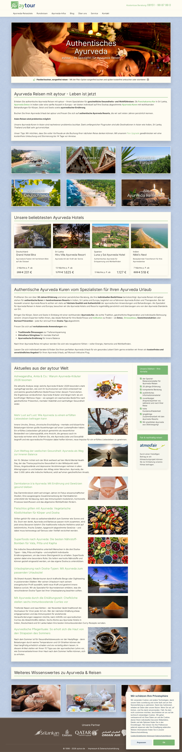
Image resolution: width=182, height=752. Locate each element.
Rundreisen (42, 13)
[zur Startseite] (23, 5)
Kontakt (105, 13)
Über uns (82, 13)
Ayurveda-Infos (59, 13)
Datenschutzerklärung (163, 736)
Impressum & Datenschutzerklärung (103, 748)
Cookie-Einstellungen (138, 736)
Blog (72, 13)
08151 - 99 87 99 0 (159, 5)
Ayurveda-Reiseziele (23, 13)
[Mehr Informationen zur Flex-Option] (148, 79)
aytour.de (81, 748)
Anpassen (141, 742)
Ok (164, 742)
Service (94, 13)
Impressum (151, 736)
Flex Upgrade (133, 133)
